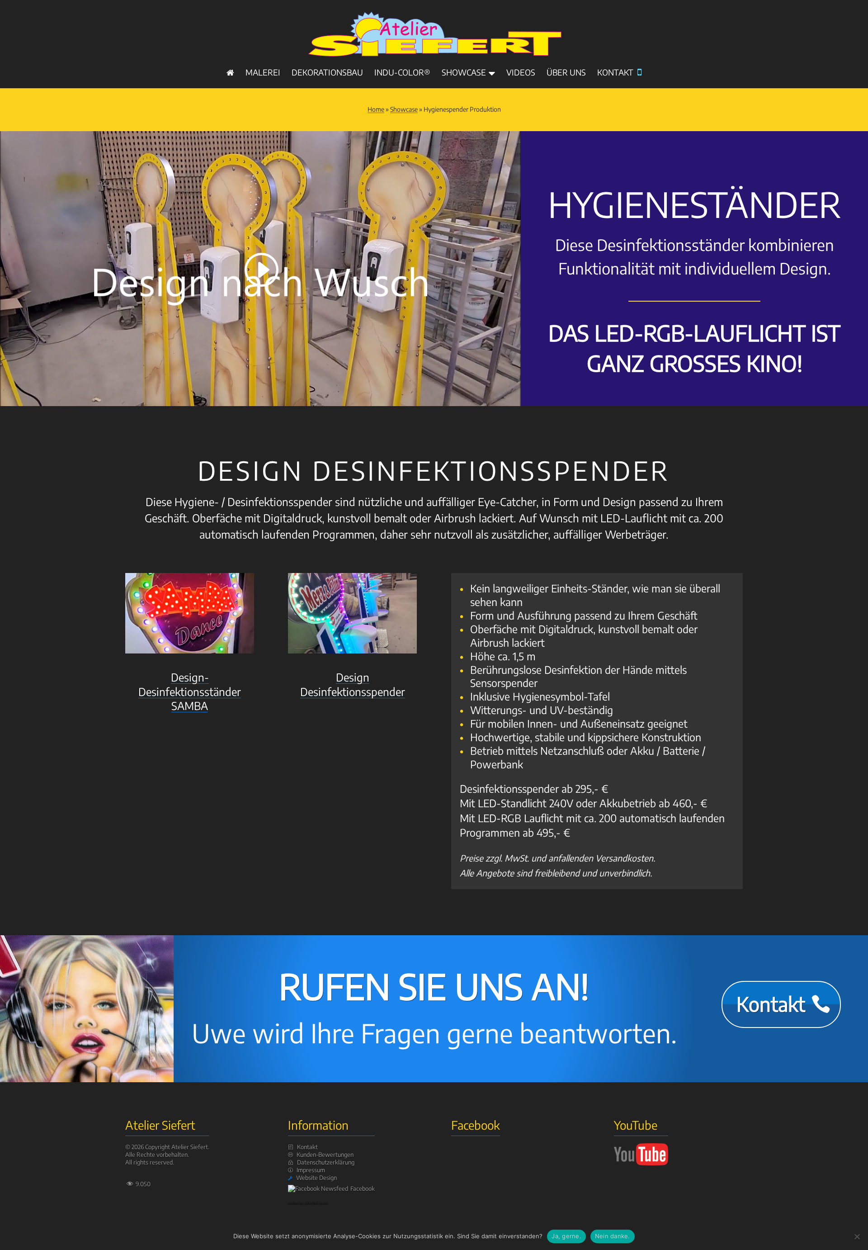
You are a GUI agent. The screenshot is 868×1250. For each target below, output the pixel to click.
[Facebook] (319, 1188)
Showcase (464, 73)
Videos (520, 73)
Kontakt (619, 73)
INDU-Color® (402, 73)
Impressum (311, 1170)
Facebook (362, 1188)
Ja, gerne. (566, 1236)
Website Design (316, 1177)
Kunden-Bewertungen (325, 1154)
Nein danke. (612, 1236)
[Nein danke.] (856, 1236)
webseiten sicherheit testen (308, 1203)
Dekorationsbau (327, 73)
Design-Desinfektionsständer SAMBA (189, 691)
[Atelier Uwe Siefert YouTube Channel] (641, 1163)
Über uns (566, 73)
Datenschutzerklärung (325, 1162)
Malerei (262, 73)
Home (376, 109)
